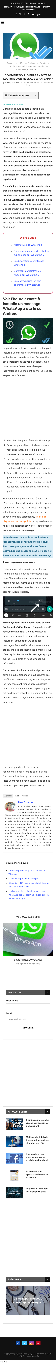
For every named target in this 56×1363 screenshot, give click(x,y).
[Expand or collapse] (35, 95)
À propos (8, 796)
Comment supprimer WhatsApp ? (23, 878)
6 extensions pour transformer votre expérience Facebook (37, 1157)
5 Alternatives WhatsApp (28, 959)
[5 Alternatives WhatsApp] (28, 939)
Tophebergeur (28, 10)
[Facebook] (16, 14)
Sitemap (46, 7)
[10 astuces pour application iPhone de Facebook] (14, 1175)
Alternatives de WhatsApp (28, 244)
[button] (28, 1316)
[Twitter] (20, 14)
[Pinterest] (28, 14)
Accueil (10, 63)
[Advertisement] (28, 407)
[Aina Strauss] (10, 804)
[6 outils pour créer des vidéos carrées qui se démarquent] (14, 1124)
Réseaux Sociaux (27, 63)
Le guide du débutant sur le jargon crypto (37, 1190)
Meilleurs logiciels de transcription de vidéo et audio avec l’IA (37, 1140)
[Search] (53, 23)
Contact (8, 7)
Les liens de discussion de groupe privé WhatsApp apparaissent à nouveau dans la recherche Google (28, 895)
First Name (12, 1000)
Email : (9, 1013)
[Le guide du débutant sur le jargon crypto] (14, 1192)
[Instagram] (24, 14)
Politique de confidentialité (27, 7)
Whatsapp (44, 63)
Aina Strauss (13, 82)
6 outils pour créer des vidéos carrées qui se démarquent (37, 1123)
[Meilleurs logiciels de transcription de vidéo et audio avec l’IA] (14, 1141)
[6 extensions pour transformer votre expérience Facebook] (14, 1158)
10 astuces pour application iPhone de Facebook (37, 1174)
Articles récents (21, 796)
